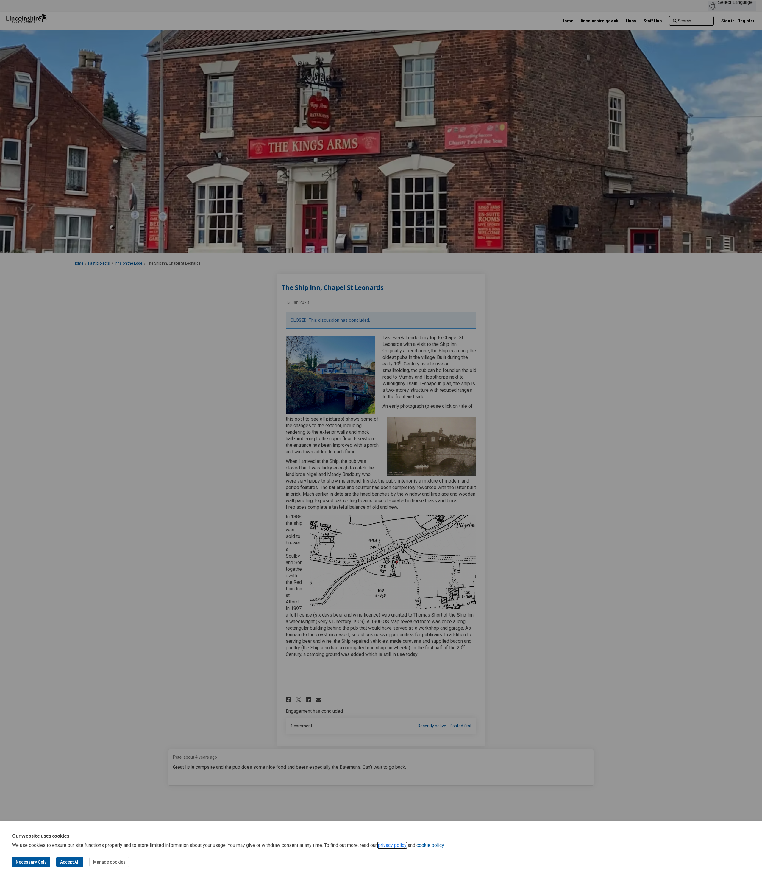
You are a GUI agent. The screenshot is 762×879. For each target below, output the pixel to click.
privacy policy (392, 845)
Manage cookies (109, 862)
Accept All (69, 862)
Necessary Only (31, 862)
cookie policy (430, 845)
